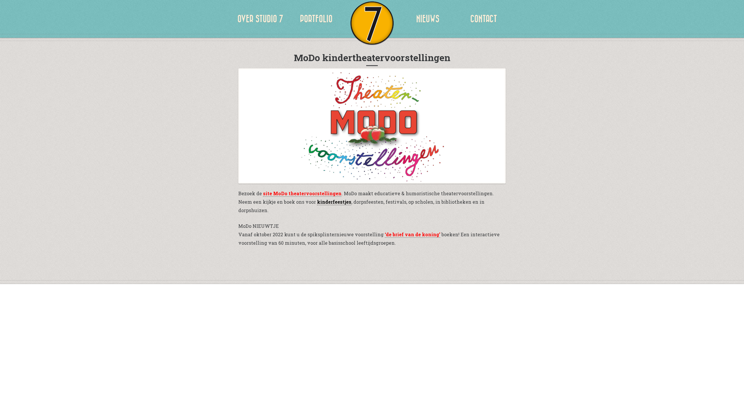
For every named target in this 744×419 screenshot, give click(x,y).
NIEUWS (427, 19)
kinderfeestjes (334, 202)
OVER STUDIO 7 (260, 19)
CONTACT (483, 19)
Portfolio (316, 19)
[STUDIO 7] (372, 23)
